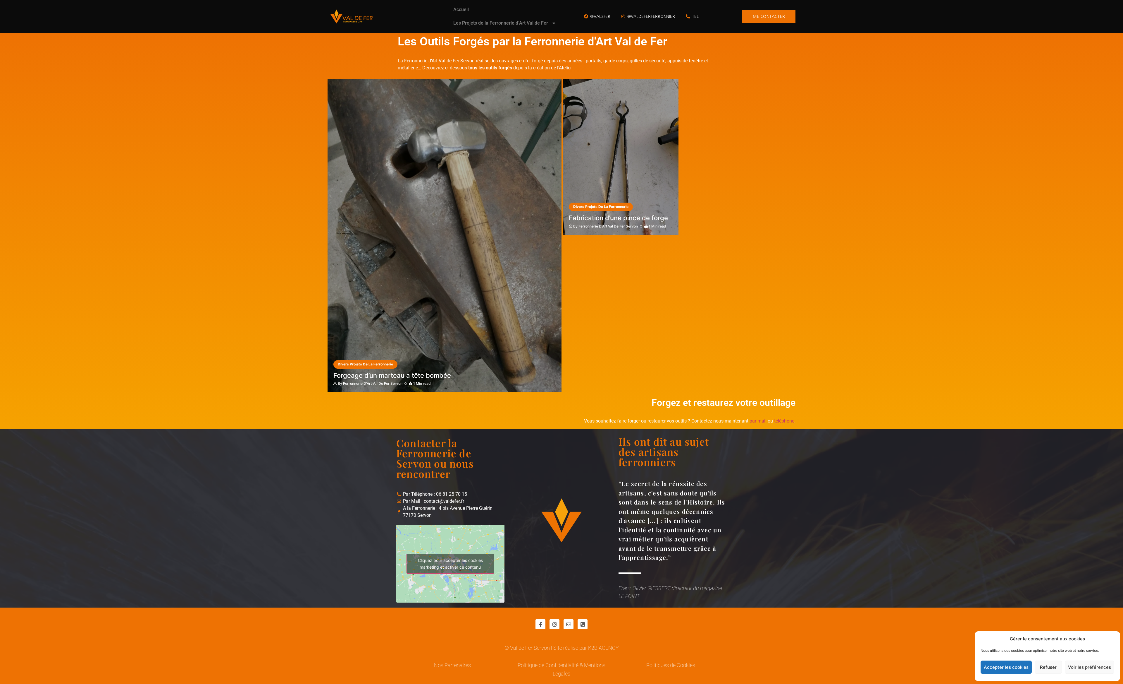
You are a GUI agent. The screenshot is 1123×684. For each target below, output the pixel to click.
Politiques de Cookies (670, 665)
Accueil (461, 9)
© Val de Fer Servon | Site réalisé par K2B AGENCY (561, 648)
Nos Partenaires (452, 665)
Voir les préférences (1089, 667)
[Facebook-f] (540, 624)
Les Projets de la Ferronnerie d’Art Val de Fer (500, 23)
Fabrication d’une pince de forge (618, 218)
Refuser (1048, 667)
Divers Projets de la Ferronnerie (365, 364)
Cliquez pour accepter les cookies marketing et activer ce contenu (450, 564)
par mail (758, 421)
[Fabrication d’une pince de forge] (620, 157)
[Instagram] (554, 624)
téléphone (784, 421)
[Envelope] (568, 624)
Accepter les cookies (1006, 667)
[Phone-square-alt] (583, 624)
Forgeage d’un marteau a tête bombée (392, 375)
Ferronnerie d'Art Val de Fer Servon (372, 383)
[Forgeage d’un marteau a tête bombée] (445, 235)
